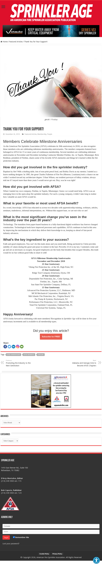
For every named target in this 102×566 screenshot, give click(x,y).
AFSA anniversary (13, 355)
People (49, 134)
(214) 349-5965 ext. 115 (11, 481)
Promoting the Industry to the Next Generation (18, 363)
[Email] (22, 346)
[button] (96, 560)
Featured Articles (16, 42)
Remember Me (22, 537)
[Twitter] (9, 346)
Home (5, 42)
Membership (41, 134)
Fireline (41, 355)
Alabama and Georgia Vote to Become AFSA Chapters (84, 363)
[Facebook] (5, 346)
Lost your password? (11, 544)
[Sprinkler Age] (51, 12)
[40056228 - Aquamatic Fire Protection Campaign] (51, 391)
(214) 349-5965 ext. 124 (11, 493)
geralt (47, 119)
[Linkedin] (13, 346)
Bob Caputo (6, 490)
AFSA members (29, 355)
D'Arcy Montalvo (8, 478)
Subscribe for (51, 337)
